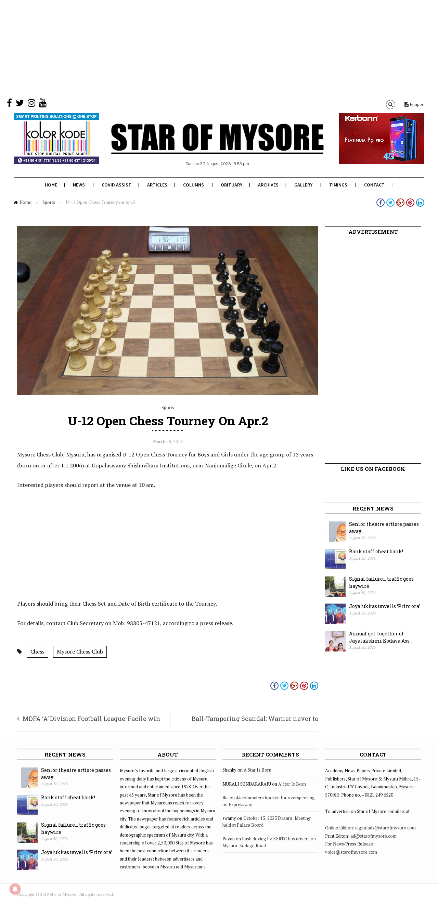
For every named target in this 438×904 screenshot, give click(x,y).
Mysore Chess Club (80, 651)
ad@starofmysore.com (373, 836)
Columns (193, 185)
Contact (374, 185)
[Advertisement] (205, 48)
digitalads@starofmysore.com (385, 828)
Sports (48, 202)
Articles (157, 185)
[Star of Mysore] (201, 146)
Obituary (231, 185)
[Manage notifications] (15, 888)
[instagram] (31, 104)
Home (51, 185)
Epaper (416, 104)
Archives (268, 185)
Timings (338, 185)
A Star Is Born (257, 770)
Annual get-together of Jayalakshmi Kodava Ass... (381, 637)
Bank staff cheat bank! (376, 551)
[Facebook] (9, 104)
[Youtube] (43, 104)
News (79, 185)
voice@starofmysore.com (351, 852)
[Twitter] (20, 104)
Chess (37, 651)
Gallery (303, 185)
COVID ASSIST (116, 185)
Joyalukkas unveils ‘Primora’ (384, 606)
